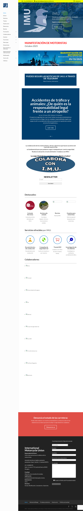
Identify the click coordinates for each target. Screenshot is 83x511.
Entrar (4, 15)
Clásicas (5, 60)
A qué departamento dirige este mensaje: (62, 441)
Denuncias (6, 26)
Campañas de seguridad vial (43, 247)
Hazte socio (6, 23)
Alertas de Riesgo (34, 502)
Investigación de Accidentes (71, 247)
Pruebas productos (45, 502)
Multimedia (6, 55)
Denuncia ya (50, 427)
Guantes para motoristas (71, 214)
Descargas (5, 42)
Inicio (4, 13)
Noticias (5, 18)
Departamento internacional (7, 52)
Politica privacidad (64, 502)
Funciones (5, 39)
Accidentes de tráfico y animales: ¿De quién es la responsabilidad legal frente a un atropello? (50, 105)
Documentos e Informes (6, 48)
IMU (55, 13)
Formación (6, 31)
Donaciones (6, 45)
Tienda (5, 21)
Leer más (50, 128)
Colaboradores (7, 34)
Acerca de (5, 58)
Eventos (5, 37)
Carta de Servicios (30, 214)
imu (41, 115)
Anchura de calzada (43, 214)
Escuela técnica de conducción (30, 247)
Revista (5, 29)
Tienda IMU (57, 247)
